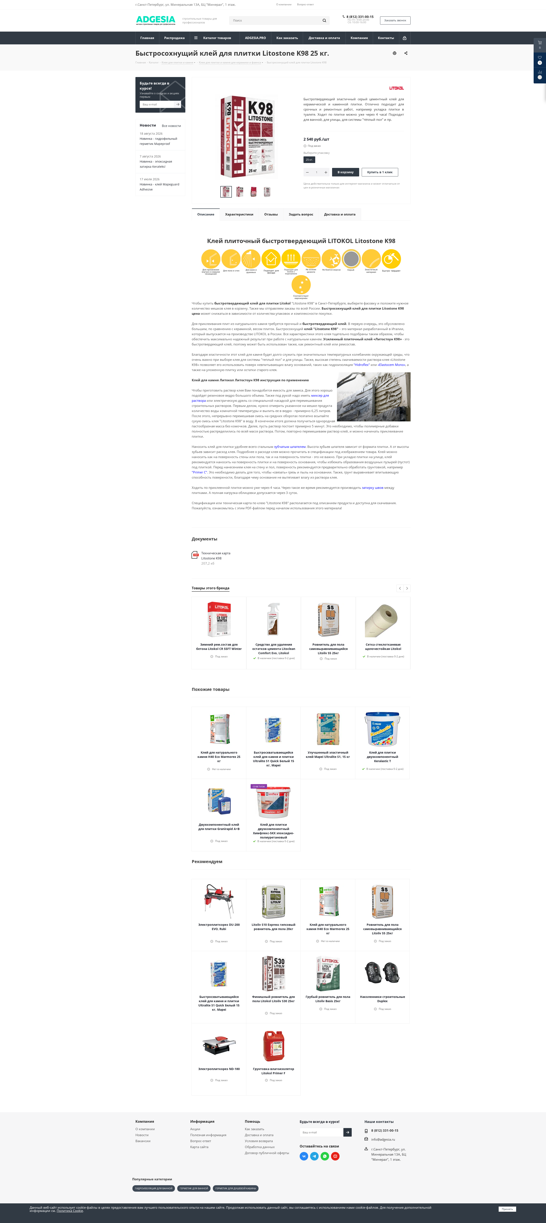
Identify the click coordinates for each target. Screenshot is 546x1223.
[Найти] (324, 20)
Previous (400, 588)
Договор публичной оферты (267, 1153)
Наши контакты (379, 1121)
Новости (142, 1135)
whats (325, 1156)
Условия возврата (259, 1141)
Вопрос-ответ (200, 1141)
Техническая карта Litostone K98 (215, 555)
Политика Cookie (70, 1210)
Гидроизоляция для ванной (153, 1188)
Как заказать (254, 1129)
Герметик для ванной (194, 1188)
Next (407, 588)
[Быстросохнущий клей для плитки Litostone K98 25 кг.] (246, 136)
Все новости (171, 126)
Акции (195, 1129)
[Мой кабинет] (404, 38)
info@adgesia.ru (383, 1139)
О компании (145, 1129)
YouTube (335, 1156)
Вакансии (143, 1141)
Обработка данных (260, 1147)
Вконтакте (304, 1156)
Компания (144, 1121)
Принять (507, 1209)
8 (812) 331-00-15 (360, 17)
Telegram (314, 1156)
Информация (202, 1121)
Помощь (252, 1121)
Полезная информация (208, 1135)
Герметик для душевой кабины (235, 1188)
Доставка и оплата (259, 1135)
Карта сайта (199, 1147)
